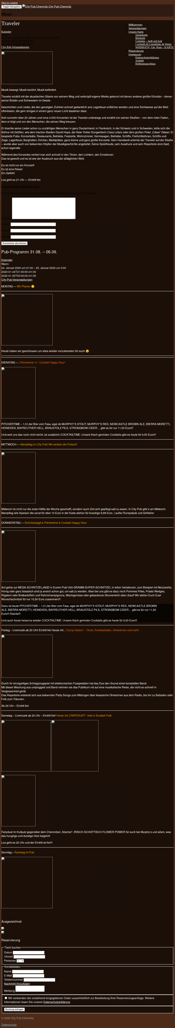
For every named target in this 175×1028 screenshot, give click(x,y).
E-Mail (8, 975)
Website (5, 236)
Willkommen (135, 24)
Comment (6, 218)
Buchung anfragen (14, 1009)
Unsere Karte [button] (136, 32)
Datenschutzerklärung (147, 57)
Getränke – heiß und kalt (148, 41)
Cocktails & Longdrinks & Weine (153, 44)
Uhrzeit (9, 956)
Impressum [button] (135, 54)
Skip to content (9, 2)
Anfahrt (139, 60)
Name (5, 224)
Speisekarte (141, 35)
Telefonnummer (14, 979)
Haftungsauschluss (145, 63)
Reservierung (136, 51)
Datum (8, 952)
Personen (10, 960)
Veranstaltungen (137, 28)
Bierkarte (140, 38)
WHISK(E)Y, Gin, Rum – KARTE (154, 47)
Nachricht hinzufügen (17, 984)
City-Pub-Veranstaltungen (15, 47)
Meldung (9, 991)
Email (5, 230)
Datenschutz (9, 1025)
